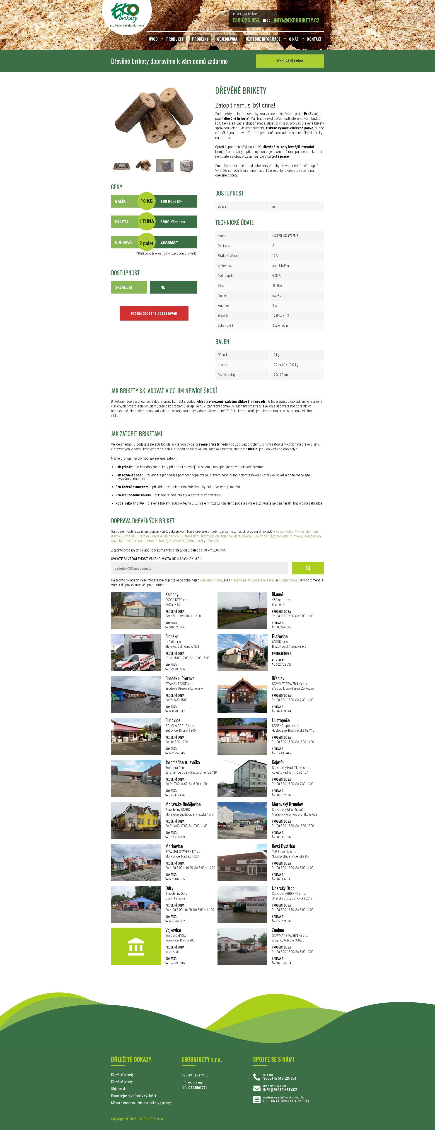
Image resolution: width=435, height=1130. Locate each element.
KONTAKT (314, 39)
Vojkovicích (177, 541)
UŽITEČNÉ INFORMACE (263, 39)
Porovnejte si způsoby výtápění (133, 1096)
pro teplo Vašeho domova (127, 25)
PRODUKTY (175, 39)
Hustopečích (189, 536)
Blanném (311, 531)
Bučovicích (171, 536)
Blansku (116, 536)
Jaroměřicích (209, 536)
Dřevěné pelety (122, 1082)
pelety (166, 1103)
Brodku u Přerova (136, 536)
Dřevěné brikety (122, 1075)
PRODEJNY (200, 39)
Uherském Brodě (155, 541)
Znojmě (213, 541)
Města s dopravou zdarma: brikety (135, 1103)
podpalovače (288, 580)
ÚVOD (153, 39)
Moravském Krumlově (286, 536)
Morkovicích (312, 536)
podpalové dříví (264, 580)
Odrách (136, 541)
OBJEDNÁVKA (227, 39)
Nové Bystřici (120, 541)
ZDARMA (168, 242)
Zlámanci (193, 541)
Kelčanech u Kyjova (290, 531)
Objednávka (119, 1089)
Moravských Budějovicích (251, 536)
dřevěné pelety (241, 580)
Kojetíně (226, 536)
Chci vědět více (290, 61)
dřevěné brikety (211, 580)
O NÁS (294, 39)
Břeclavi (156, 536)
